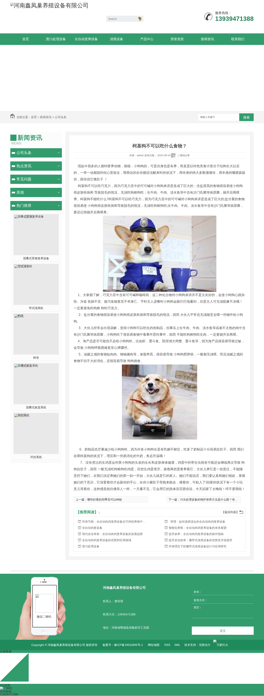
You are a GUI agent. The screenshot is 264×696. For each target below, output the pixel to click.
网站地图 (153, 645)
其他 (20, 192)
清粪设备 (116, 39)
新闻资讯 (207, 39)
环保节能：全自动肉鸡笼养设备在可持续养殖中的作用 (115, 521)
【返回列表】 (230, 512)
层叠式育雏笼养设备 (36, 258)
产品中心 (146, 39)
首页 (25, 39)
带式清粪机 (36, 308)
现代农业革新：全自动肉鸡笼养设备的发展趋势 (112, 534)
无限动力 (204, 645)
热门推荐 (23, 205)
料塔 (36, 357)
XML (177, 645)
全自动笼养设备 (86, 39)
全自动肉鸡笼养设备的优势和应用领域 (106, 540)
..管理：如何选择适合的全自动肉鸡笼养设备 (197, 521)
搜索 (246, 117)
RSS (167, 645)
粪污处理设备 (56, 39)
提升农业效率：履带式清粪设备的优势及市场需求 (200, 540)
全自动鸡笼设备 (92, 527)
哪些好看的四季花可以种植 (104, 499)
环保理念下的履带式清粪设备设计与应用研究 (197, 546)
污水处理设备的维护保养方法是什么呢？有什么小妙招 (214, 499)
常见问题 (23, 179)
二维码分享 (183, 155)
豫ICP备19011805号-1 (128, 645)
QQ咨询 (5, 685)
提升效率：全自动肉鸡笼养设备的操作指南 (196, 534)
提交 (223, 630)
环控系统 (36, 457)
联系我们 (237, 39)
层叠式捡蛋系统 (36, 407)
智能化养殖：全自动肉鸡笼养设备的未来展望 (197, 527)
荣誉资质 (177, 39)
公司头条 (60, 117)
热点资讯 (23, 166)
